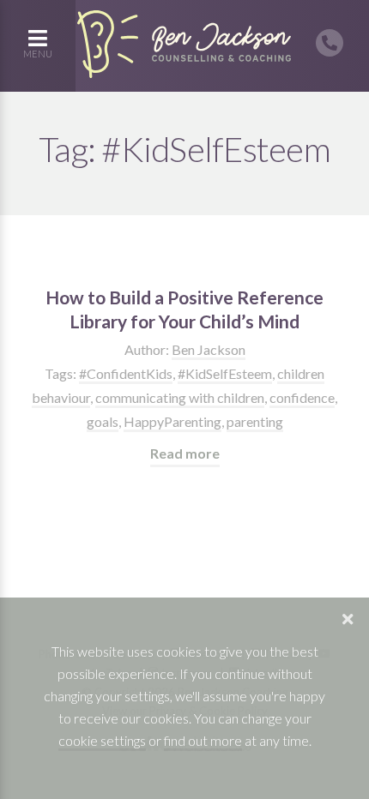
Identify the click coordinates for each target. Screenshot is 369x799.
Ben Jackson (208, 349)
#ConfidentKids (125, 373)
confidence (302, 397)
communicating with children (179, 397)
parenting (255, 421)
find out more (203, 740)
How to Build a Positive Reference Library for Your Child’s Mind (184, 309)
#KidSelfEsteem (225, 373)
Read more (185, 453)
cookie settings (102, 740)
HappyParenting (172, 421)
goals (102, 421)
